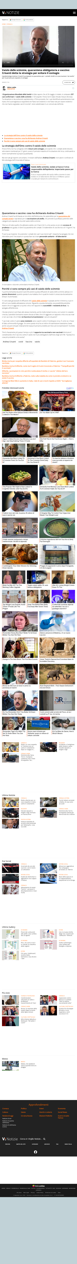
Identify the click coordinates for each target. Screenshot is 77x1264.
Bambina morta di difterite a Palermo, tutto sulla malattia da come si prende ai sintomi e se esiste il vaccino (36, 377)
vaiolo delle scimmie (39, 301)
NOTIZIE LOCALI (63, 864)
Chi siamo (19, 1192)
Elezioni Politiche (45, 1116)
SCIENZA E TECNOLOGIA (28, 996)
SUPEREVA (38, 1190)
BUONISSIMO (72, 1188)
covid (20, 341)
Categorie (35, 1144)
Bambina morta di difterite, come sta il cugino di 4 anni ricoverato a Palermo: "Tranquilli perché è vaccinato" (38, 367)
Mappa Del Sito (20, 1144)
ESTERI (61, 930)
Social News (62, 1112)
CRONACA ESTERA (64, 798)
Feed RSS (7, 1144)
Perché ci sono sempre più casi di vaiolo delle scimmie (24, 141)
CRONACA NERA (25, 753)
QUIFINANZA (65, 1188)
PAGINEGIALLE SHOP (25, 1188)
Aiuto (59, 1192)
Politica (23, 1109)
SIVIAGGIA (58, 1188)
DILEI (54, 1188)
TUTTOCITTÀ (49, 1188)
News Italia (68, 1144)
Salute (23, 1112)
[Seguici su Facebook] (35, 1152)
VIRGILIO (8, 1188)
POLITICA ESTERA (26, 819)
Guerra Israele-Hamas (63, 1117)
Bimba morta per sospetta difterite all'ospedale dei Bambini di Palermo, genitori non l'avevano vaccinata (38, 362)
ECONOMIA (24, 930)
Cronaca (5, 1109)
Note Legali (26, 1192)
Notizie (12, 1139)
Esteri (41, 1109)
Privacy (33, 1192)
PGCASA (33, 1188)
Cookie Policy (40, 1192)
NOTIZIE (12, 12)
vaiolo (37, 341)
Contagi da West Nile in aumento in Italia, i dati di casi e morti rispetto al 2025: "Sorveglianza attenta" (37, 382)
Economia (61, 1109)
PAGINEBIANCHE (40, 1188)
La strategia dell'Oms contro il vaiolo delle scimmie (23, 135)
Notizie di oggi (7, 1116)
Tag (57, 1144)
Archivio (47, 1144)
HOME (4, 24)
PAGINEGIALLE (15, 1188)
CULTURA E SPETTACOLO (66, 1006)
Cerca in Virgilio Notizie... (31, 1139)
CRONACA (9, 24)
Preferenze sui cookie (50, 1192)
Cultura (5, 1112)
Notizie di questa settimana (8, 1121)
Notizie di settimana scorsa (9, 1126)
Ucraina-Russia (26, 1116)
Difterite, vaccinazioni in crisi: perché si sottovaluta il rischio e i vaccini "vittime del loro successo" (35, 372)
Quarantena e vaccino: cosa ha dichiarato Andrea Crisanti (26, 138)
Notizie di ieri (6, 1118)
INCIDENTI (62, 743)
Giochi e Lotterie (45, 1112)
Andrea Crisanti (8, 328)
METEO (23, 1061)
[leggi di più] (73, 88)
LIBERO (3, 1188)
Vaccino (29, 341)
